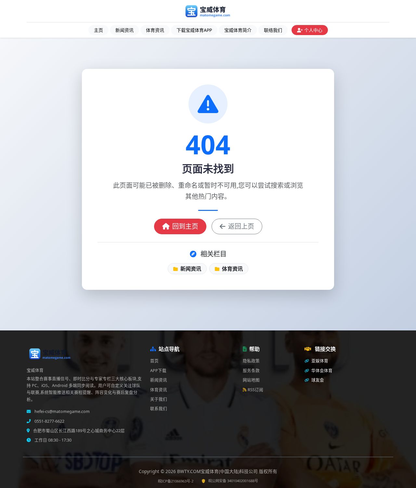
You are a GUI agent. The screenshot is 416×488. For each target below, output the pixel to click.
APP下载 (158, 370)
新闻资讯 (124, 30)
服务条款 (251, 370)
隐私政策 (251, 361)
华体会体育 (321, 370)
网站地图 (251, 380)
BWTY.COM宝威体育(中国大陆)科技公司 (218, 471)
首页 (154, 361)
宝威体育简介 (238, 30)
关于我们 (158, 399)
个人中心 (313, 30)
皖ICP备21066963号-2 (175, 481)
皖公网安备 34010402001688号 (233, 480)
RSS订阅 (255, 389)
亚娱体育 (319, 361)
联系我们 (158, 408)
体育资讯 (155, 30)
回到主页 (185, 226)
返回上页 (241, 226)
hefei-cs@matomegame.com (61, 411)
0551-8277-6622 (48, 421)
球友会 (317, 380)
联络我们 (273, 30)
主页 (98, 30)
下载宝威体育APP (194, 30)
